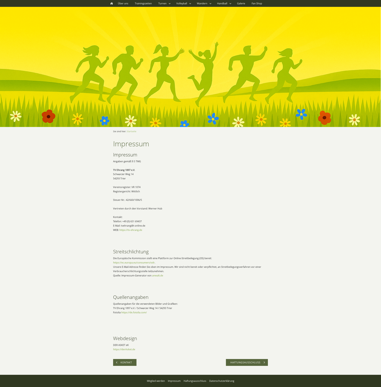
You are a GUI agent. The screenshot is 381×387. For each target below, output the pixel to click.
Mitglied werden (156, 381)
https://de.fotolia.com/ (134, 312)
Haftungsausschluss (195, 381)
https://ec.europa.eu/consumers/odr (134, 262)
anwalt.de (157, 275)
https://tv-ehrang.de (130, 230)
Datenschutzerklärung (221, 381)
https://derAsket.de (124, 349)
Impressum (174, 381)
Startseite (131, 131)
